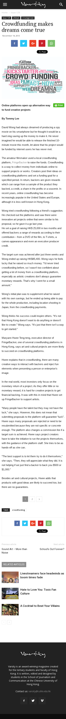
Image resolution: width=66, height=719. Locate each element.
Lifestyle (16, 18)
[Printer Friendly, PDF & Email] (58, 105)
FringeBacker (19, 162)
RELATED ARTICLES (14, 564)
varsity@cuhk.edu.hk (40, 691)
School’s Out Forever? (52, 549)
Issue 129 (15, 12)
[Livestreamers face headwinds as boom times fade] (10, 577)
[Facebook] (23, 700)
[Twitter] (33, 700)
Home (5, 12)
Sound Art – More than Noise (14, 551)
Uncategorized (28, 18)
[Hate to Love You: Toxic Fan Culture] (10, 593)
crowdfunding (18, 510)
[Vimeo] (42, 700)
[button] (61, 4)
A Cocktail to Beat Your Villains (40, 605)
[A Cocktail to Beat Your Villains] (10, 610)
